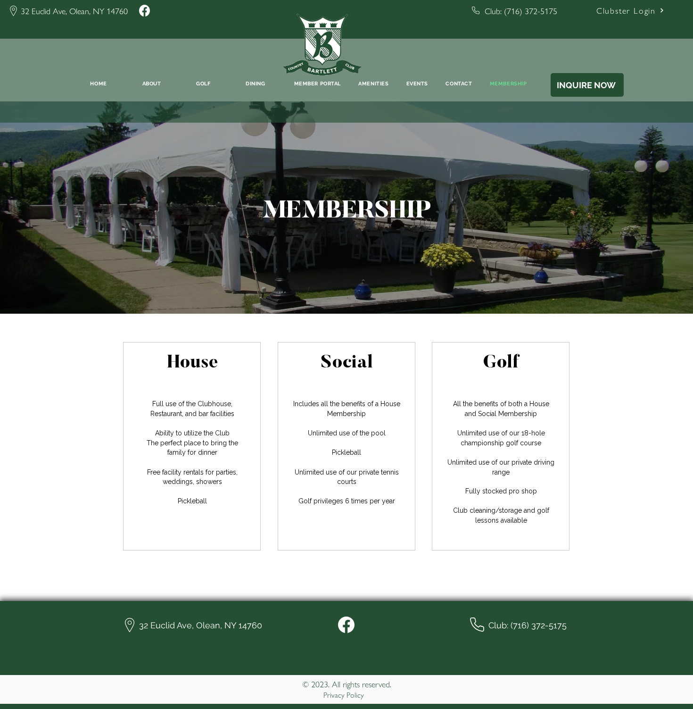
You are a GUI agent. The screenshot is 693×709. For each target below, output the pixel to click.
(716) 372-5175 (530, 11)
